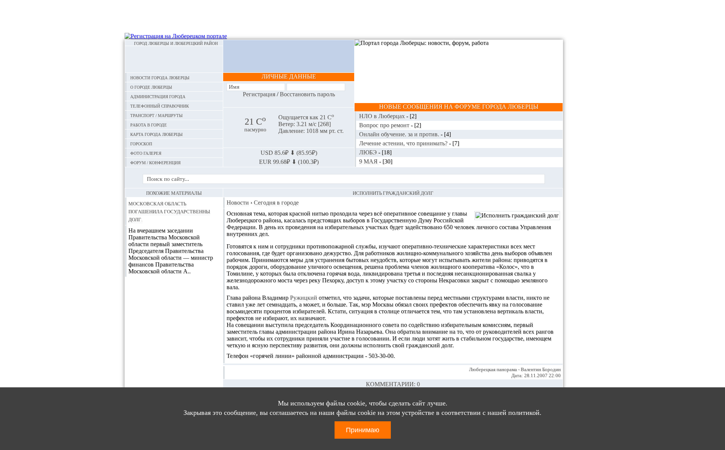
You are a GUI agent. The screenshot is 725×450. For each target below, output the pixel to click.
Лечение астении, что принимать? (404, 143)
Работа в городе (148, 124)
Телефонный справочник (159, 105)
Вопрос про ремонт (385, 125)
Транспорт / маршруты (156, 115)
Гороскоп (141, 143)
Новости (238, 202)
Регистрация (259, 94)
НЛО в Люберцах (382, 116)
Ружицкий (303, 297)
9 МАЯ (369, 161)
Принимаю (362, 430)
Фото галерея (145, 152)
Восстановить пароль (307, 94)
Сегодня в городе (276, 202)
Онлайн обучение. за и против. (400, 134)
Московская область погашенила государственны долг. (169, 211)
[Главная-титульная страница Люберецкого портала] (174, 59)
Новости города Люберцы (160, 77)
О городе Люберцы (151, 86)
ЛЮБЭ (368, 152)
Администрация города (157, 96)
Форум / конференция (155, 162)
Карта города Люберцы (156, 134)
